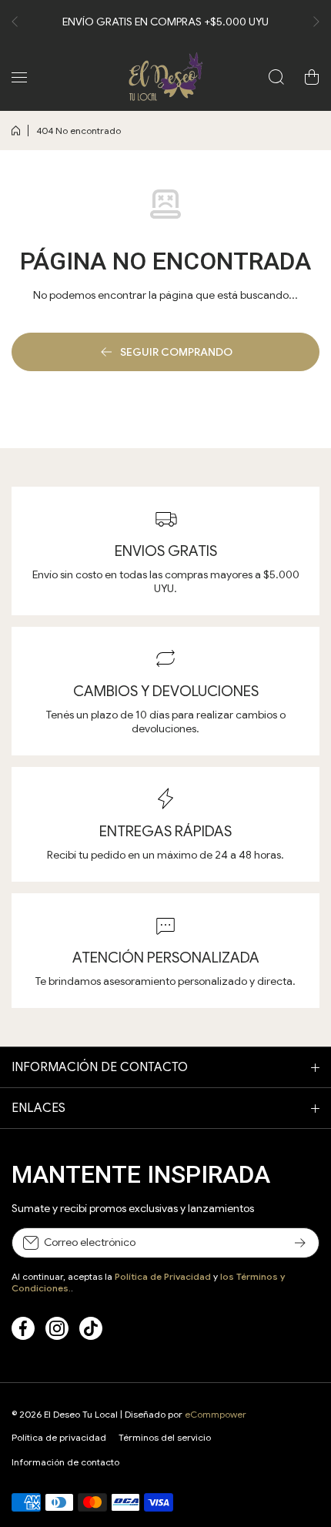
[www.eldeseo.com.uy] (165, 77)
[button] (19, 21)
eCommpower (215, 1414)
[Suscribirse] (300, 1242)
